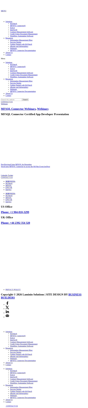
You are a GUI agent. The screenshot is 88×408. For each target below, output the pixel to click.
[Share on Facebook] (7, 305)
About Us (9, 53)
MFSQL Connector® (18, 26)
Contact (8, 55)
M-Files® (13, 24)
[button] (44, 59)
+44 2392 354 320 (15, 222)
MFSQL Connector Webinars (18, 108)
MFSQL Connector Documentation (23, 50)
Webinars (13, 48)
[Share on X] (7, 309)
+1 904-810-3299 (15, 212)
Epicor (12, 28)
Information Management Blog (21, 40)
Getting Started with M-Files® (21, 44)
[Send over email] (7, 317)
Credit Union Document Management (23, 34)
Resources (9, 38)
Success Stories (15, 42)
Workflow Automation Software (21, 36)
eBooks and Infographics (19, 46)
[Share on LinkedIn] (7, 313)
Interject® (13, 30)
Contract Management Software (21, 32)
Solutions (9, 22)
